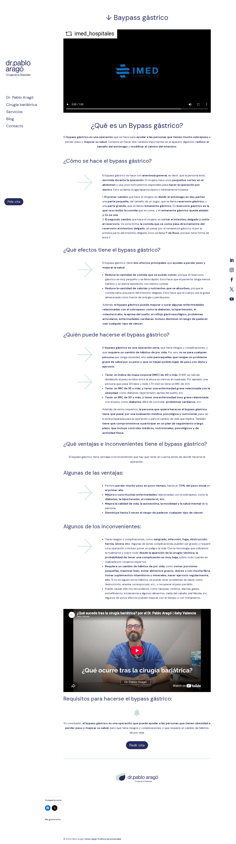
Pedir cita (137, 745)
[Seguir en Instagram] (232, 270)
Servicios (14, 112)
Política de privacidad (109, 839)
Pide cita (13, 202)
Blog (10, 119)
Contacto (14, 126)
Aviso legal (91, 839)
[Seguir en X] (232, 289)
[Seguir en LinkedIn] (232, 260)
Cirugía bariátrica (21, 105)
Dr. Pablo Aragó (20, 98)
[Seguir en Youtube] (232, 299)
